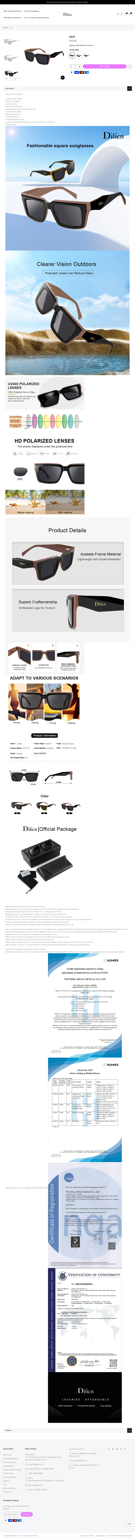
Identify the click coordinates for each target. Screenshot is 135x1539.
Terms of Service (9, 1462)
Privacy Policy (8, 1473)
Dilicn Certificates (9, 1488)
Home (5, 27)
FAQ (4, 1484)
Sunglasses (101, 1536)
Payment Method (9, 1477)
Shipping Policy (8, 1466)
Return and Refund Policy (12, 1470)
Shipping (72, 45)
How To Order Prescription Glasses (36, 18)
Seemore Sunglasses (31, 11)
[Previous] (23, 57)
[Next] (62, 57)
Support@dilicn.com (36, 1464)
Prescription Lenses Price (13, 18)
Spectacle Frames (87, 1536)
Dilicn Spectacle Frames (12, 11)
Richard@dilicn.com (36, 1485)
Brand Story (7, 1455)
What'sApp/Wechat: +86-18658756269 (39, 1469)
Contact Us (7, 1492)
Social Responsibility (10, 1459)
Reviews (6, 1481)
